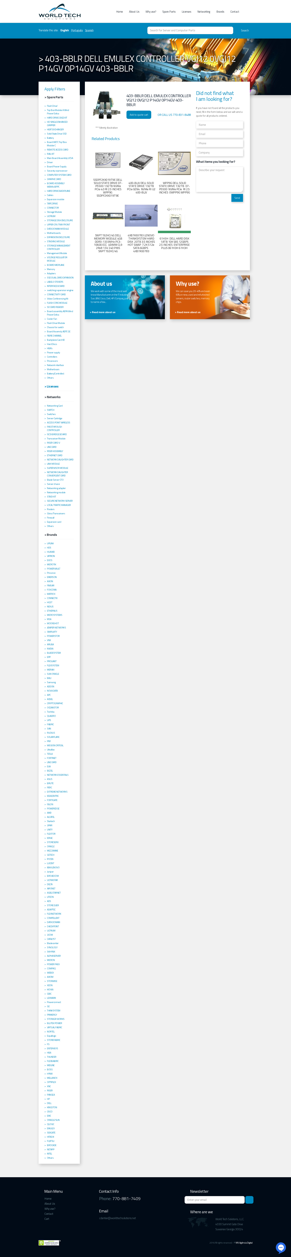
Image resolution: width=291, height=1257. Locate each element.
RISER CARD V (53, 442)
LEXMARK (51, 998)
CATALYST (51, 939)
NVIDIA (50, 648)
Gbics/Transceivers (56, 513)
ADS (49, 901)
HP (48, 1099)
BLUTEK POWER (54, 1023)
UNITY (50, 829)
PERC (49, 787)
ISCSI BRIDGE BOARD (57, 434)
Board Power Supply (56, 166)
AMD (49, 812)
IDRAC (50, 838)
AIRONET (51, 888)
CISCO (50, 1111)
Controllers (52, 356)
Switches (51, 414)
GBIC (49, 993)
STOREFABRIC (53, 1040)
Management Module (57, 253)
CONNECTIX (52, 598)
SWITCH (50, 410)
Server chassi (53, 484)
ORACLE (50, 846)
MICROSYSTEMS (54, 615)
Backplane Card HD (56, 340)
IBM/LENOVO (53, 867)
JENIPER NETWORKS (56, 627)
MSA (49, 619)
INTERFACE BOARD (56, 286)
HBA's (50, 348)
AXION (50, 581)
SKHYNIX (51, 951)
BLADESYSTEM (54, 653)
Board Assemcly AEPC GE (58, 331)
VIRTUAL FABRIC (54, 1027)
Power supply (53, 352)
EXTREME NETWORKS (57, 791)
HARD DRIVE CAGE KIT (57, 117)
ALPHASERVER (54, 956)
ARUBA (50, 644)
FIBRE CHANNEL (54, 335)
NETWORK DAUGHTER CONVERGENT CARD (57, 474)
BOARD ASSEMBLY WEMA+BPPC (55, 185)
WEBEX (50, 972)
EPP (49, 657)
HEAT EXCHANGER (55, 129)
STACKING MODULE (56, 241)
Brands (220, 11)
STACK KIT (51, 496)
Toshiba (50, 711)
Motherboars (53, 369)
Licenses (186, 11)
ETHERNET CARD (54, 455)
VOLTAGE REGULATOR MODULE (57, 259)
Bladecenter (53, 943)
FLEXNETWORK (54, 913)
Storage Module (54, 212)
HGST (49, 602)
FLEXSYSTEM (53, 665)
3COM (50, 934)
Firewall (50, 517)
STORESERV (53, 842)
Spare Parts (169, 11)
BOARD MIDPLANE (55, 265)
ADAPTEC (51, 909)
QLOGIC (50, 1124)
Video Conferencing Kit (57, 298)
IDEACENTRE (52, 796)
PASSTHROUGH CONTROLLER (54, 428)
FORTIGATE (52, 800)
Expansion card (54, 522)
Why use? (151, 11)
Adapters (51, 273)
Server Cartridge (54, 418)
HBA (49, 1052)
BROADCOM (53, 876)
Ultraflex (51, 749)
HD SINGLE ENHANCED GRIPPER (57, 123)
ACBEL (50, 699)
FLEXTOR (51, 833)
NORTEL (51, 1031)
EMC (49, 1115)
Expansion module (55, 199)
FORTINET (51, 758)
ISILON (50, 804)
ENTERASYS (52, 1048)
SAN (49, 728)
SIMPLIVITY (52, 631)
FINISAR (50, 585)
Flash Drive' (52, 106)
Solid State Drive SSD (57, 133)
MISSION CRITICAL (55, 745)
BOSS (50, 1069)
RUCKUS (51, 732)
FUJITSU (50, 1141)
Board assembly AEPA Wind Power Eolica (60, 313)
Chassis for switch (55, 327)
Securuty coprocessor (57, 170)
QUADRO (51, 716)
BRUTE (50, 783)
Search (244, 30)
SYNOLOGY (52, 947)
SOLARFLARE (53, 737)
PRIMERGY (52, 1014)
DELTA (50, 884)
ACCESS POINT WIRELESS (58, 422)
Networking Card (55, 405)
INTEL (49, 1153)
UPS (49, 720)
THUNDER (51, 1057)
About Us (134, 11)
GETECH (50, 855)
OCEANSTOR (53, 707)
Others (50, 377)
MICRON (51, 960)
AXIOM (50, 977)
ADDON (50, 686)
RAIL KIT (50, 154)
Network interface (55, 365)
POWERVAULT (53, 568)
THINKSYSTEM (53, 1010)
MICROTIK (51, 564)
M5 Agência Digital (244, 1242)
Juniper (50, 871)
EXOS (49, 560)
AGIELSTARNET (54, 892)
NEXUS (50, 606)
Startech (51, 821)
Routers (51, 509)
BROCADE (51, 1145)
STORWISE (52, 981)
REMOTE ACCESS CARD (57, 149)
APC (49, 695)
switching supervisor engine (60, 290)
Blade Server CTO (55, 479)
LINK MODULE (53, 463)
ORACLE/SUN (53, 1120)
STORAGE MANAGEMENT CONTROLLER (58, 247)
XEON (49, 985)
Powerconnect (54, 1002)
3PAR (49, 825)
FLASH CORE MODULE (57, 303)
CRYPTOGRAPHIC (55, 703)
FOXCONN (52, 589)
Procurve (51, 573)
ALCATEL (51, 817)
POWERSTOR (53, 636)
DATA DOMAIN (53, 922)
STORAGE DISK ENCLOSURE (60, 220)
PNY (49, 741)
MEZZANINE (52, 850)
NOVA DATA (52, 690)
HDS (49, 547)
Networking (203, 11)
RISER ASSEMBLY (55, 451)
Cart (46, 1219)
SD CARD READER (55, 307)
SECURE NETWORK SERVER (60, 500)
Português (77, 30)
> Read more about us (102, 312)
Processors (52, 361)
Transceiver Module (56, 438)
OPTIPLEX (51, 1082)
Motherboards (54, 233)
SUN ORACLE (53, 674)
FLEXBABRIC (52, 1061)
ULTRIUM (51, 216)
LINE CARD (52, 447)
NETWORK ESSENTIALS (57, 775)
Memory (51, 269)
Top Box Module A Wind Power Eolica (58, 111)
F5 (48, 1044)
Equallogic (51, 1035)
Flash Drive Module (56, 323)
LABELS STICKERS (55, 281)
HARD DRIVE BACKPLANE (58, 191)
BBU (49, 678)
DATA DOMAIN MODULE (58, 228)
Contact (234, 11)
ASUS (49, 779)
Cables (50, 195)
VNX (49, 640)
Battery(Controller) (55, 373)
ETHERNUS (52, 610)
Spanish (89, 30)
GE (48, 1006)
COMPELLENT (53, 918)
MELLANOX (52, 1078)
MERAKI (50, 669)
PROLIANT (51, 661)
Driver (50, 162)
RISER (50, 1090)
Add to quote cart (139, 115)
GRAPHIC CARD (54, 179)
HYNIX (50, 1073)
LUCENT (50, 863)
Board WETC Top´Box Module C (57, 143)
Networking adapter (56, 488)
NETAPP (50, 1149)
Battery (50, 138)
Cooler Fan (52, 319)
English (64, 30)
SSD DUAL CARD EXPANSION (60, 277)
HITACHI (50, 1136)
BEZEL (50, 770)
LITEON (50, 897)
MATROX (51, 594)
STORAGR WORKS (55, 1019)
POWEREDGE (53, 808)
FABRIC (50, 724)
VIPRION (51, 556)
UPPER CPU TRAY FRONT (58, 224)
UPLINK (50, 543)
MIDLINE (51, 1065)
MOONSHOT (53, 623)
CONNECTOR (53, 207)
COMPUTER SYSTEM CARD (59, 175)
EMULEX (51, 1128)
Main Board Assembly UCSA (60, 158)
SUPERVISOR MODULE (57, 468)
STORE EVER (53, 905)
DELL (49, 1103)
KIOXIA (50, 989)
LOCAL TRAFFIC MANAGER (59, 505)
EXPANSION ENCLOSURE (58, 237)
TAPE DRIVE (52, 203)
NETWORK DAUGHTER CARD (60, 459)
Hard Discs (52, 344)
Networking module (56, 492)
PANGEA (51, 1094)
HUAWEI (51, 552)
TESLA (50, 754)
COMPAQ (51, 968)
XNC (49, 1086)
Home (119, 11)
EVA (49, 766)
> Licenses (51, 386)
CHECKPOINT (53, 926)
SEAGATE (51, 1132)
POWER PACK (53, 964)
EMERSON (52, 577)
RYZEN (50, 859)
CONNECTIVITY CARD (56, 294)
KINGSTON (52, 1107)
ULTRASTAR (52, 880)
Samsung (51, 682)
